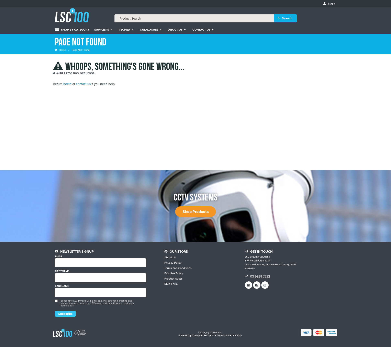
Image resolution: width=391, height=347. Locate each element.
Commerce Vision (232, 335)
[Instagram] (265, 285)
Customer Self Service (204, 335)
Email (59, 256)
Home (62, 50)
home (67, 84)
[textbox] (194, 18)
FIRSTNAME (62, 271)
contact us (83, 84)
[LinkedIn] (248, 285)
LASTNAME (62, 286)
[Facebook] (256, 285)
